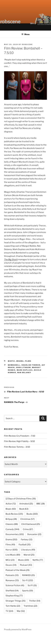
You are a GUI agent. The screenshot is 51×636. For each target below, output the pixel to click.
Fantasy (26, 539)
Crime (28, 529)
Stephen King (14, 595)
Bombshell (14, 365)
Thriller (34, 601)
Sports (27, 590)
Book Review (14, 514)
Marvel (29, 555)
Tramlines (30, 606)
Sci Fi (32, 585)
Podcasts (12, 575)
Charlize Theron (30, 365)
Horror (12, 550)
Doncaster (34, 534)
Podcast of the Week (18, 570)
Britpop (11, 519)
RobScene (27, 44)
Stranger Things (15, 601)
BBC (40, 503)
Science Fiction (15, 585)
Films (28, 361)
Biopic (11, 361)
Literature (28, 550)
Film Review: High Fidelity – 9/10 (19, 441)
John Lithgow (23, 367)
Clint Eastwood (30, 524)
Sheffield (12, 590)
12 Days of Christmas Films (21, 498)
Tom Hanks (13, 606)
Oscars (11, 565)
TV (9, 611)
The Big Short (10, 259)
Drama (20, 361)
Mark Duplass (25, 370)
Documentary (15, 534)
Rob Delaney (24, 372)
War (21, 611)
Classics (12, 524)
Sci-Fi (27, 580)
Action (11, 503)
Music (23, 560)
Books (32, 514)
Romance (12, 580)
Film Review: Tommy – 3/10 (17, 447)
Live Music (13, 555)
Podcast (26, 565)
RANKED (28, 575)
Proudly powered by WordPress (17, 629)
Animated (26, 503)
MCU (10, 560)
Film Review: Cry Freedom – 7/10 (19, 436)
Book (23, 509)
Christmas (27, 519)
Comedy (12, 529)
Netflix (38, 560)
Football (25, 544)
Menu (27, 34)
